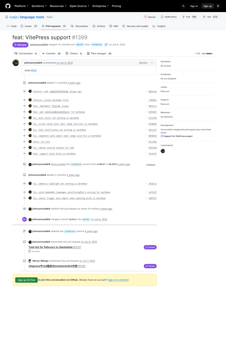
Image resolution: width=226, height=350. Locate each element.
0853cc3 (153, 106)
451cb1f (153, 130)
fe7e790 (153, 118)
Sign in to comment (118, 279)
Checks (77, 53)
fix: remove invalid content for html (53, 148)
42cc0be (153, 142)
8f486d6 (153, 124)
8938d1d (153, 136)
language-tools (32, 17)
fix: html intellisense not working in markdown (59, 130)
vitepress (97, 44)
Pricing (116, 6)
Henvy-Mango (40, 260)
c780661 (153, 100)
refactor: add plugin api (57, 91)
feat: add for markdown (59, 112)
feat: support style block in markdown (54, 154)
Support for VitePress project (178, 136)
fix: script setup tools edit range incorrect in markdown (65, 124)
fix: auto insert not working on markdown (56, 118)
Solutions (38, 6)
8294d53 (153, 112)
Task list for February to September (54, 247)
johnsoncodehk (39, 44)
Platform (20, 6)
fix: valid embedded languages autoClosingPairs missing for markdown (71, 192)
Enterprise (99, 6)
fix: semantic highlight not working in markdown (60, 184)
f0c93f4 (153, 154)
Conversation (29, 53)
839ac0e (153, 91)
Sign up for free (26, 280)
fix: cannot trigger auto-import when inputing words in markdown (69, 198)
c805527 (153, 198)
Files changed (102, 53)
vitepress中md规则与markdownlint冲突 (56, 266)
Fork (191, 17)
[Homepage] (8, 6)
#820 (34, 70)
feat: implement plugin (51, 106)
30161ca (153, 184)
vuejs (13, 17)
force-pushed (58, 164)
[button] (152, 63)
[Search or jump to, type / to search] (183, 6)
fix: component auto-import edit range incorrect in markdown (67, 136)
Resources (57, 6)
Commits (55, 53)
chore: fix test (41, 142)
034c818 (153, 148)
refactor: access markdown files (51, 100)
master (79, 44)
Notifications (171, 17)
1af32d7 (153, 192)
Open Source (78, 6)
